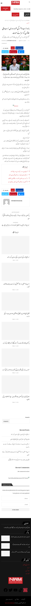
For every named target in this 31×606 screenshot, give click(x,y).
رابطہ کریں (28, 570)
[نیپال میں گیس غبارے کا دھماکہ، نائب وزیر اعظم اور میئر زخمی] (5, 553)
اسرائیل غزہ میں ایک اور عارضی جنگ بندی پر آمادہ (18, 174)
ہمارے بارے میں (9, 599)
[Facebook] (6, 590)
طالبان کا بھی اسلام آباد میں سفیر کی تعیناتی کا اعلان (19, 439)
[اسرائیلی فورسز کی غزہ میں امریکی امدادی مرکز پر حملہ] (15, 245)
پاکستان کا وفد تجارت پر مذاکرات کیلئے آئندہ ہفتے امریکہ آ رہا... (16, 342)
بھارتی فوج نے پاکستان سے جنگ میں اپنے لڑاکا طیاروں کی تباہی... (16, 398)
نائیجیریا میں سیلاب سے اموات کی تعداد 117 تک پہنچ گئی (18, 459)
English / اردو (5, 9)
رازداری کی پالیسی (26, 564)
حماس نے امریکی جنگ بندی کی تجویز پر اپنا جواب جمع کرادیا (16, 369)
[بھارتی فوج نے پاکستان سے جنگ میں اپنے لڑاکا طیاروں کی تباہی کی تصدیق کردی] (15, 384)
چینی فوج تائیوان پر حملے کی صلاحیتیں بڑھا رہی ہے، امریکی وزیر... (16, 314)
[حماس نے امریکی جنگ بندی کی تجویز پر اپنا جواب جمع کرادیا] (15, 358)
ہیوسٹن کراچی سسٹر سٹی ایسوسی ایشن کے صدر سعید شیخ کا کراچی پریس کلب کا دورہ (17, 527)
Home (27, 20)
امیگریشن (27, 14)
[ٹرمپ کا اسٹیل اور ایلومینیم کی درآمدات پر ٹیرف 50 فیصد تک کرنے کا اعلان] (15, 272)
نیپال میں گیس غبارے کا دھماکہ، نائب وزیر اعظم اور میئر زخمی (21, 552)
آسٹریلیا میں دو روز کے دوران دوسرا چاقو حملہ (19, 171)
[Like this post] (13, 48)
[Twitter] (11, 590)
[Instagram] (25, 590)
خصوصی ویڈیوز (15, 14)
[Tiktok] (20, 590)
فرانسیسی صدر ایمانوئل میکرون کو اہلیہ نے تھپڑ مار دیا (18, 181)
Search (27, 417)
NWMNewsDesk (11, 40)
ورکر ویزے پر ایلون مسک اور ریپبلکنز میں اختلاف (18, 178)
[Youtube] (15, 590)
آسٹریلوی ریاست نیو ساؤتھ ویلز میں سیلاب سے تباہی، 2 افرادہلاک (20, 537)
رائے (28, 567)
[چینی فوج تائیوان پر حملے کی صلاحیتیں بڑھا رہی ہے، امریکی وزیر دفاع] (15, 301)
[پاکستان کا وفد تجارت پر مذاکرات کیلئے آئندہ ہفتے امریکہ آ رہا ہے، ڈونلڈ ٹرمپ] (15, 331)
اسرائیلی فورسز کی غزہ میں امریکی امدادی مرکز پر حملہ (18, 256)
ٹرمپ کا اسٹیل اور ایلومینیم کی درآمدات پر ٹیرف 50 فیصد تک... (16, 285)
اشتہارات (28, 573)
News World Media (9, 602)
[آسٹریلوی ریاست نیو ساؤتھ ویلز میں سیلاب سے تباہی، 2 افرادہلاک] (5, 538)
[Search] (29, 2)
